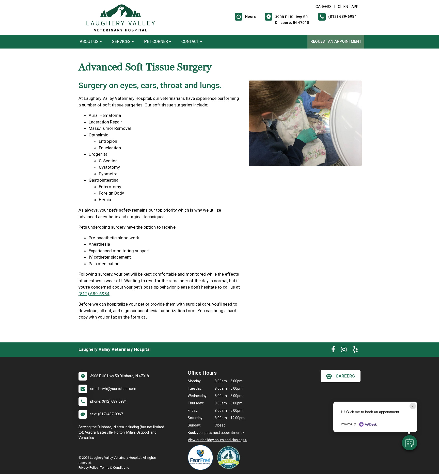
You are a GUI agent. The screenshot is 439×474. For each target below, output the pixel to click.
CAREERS (324, 6)
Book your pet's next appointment (215, 433)
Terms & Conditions (114, 467)
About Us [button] (90, 41)
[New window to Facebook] (333, 351)
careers (345, 375)
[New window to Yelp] (355, 351)
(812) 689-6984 (94, 293)
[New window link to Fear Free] (202, 457)
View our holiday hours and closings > (217, 440)
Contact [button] (190, 41)
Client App (348, 6)
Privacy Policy (88, 467)
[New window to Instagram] (343, 351)
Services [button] (122, 41)
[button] (409, 442)
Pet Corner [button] (156, 41)
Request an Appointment (335, 41)
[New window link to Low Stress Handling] (230, 457)
